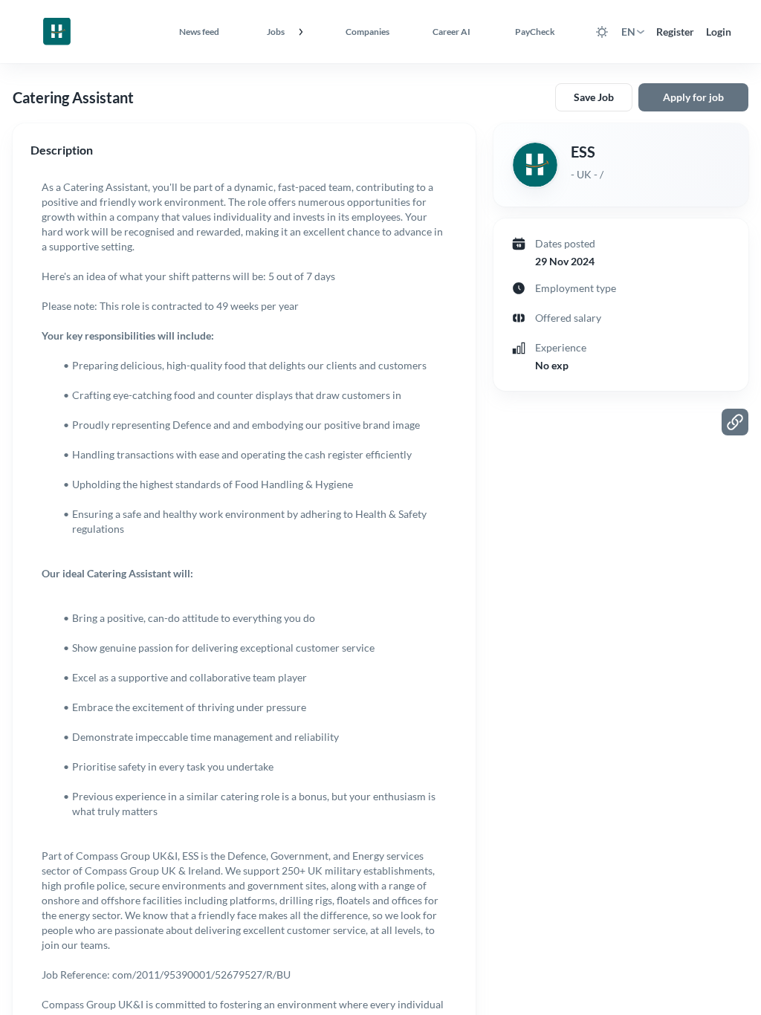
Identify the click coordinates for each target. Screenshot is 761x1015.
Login (718, 31)
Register (675, 31)
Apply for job (693, 97)
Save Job (594, 97)
